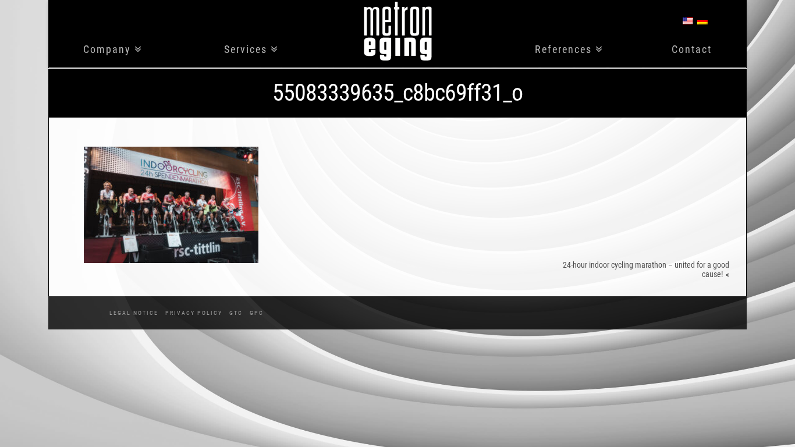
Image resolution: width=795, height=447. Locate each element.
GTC (236, 313)
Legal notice (133, 313)
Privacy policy (193, 313)
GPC (257, 313)
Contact (692, 49)
